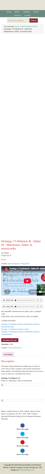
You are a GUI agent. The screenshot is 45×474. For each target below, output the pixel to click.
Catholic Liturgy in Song (22, 5)
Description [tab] (8, 354)
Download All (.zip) (10, 340)
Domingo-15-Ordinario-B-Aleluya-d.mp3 (15, 329)
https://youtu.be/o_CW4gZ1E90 (18, 263)
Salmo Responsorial (29, 26)
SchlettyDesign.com (26, 470)
